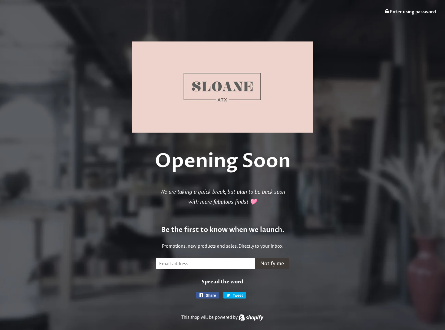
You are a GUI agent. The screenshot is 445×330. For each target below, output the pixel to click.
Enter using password (412, 12)
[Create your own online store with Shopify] (251, 317)
